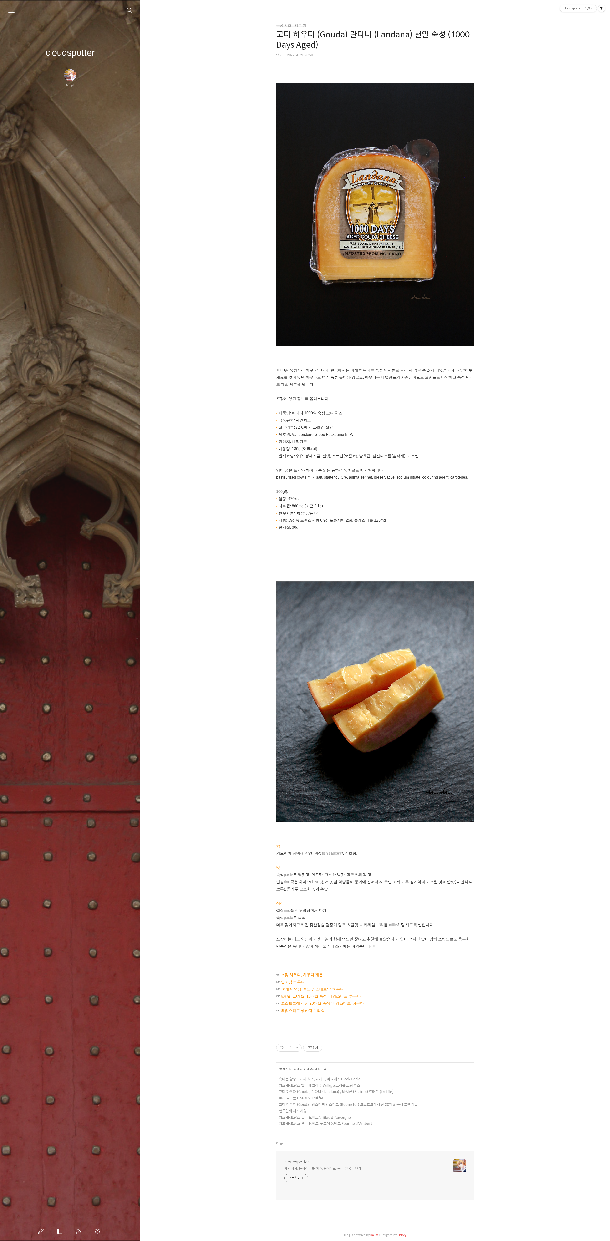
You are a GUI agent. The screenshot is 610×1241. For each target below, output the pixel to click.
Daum (374, 1235)
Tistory (401, 1235)
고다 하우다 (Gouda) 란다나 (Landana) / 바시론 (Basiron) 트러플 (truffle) (336, 1091)
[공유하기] (290, 1047)
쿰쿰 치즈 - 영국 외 (291, 25)
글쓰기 (42, 1231)
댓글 (279, 1143)
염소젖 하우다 (293, 982)
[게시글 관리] (296, 1047)
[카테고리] (11, 10)
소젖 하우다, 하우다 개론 (302, 975)
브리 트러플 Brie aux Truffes (301, 1098)
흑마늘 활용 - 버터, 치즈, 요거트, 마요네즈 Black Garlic (319, 1079)
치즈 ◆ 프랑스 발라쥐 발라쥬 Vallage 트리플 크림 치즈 (319, 1085)
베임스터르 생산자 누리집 (303, 1010)
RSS (79, 1231)
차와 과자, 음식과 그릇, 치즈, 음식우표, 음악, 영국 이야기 (322, 1168)
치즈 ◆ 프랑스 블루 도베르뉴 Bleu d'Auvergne (315, 1117)
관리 (98, 1231)
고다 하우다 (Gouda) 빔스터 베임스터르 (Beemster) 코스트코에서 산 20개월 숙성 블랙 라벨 (348, 1104)
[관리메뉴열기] (601, 8)
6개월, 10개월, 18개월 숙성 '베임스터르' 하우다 (321, 996)
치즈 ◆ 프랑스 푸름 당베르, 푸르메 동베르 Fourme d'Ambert (325, 1123)
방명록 (60, 1231)
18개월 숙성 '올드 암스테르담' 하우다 (312, 989)
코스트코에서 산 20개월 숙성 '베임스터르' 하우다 (322, 1003)
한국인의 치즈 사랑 (293, 1111)
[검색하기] (129, 10)
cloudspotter (70, 53)
